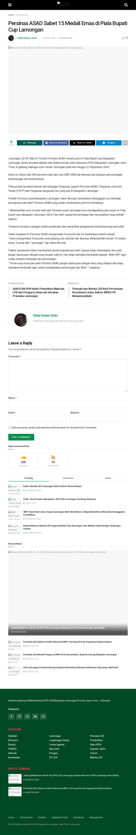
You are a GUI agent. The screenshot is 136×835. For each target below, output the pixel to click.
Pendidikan (96, 740)
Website (74, 412)
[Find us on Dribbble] (43, 716)
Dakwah (12, 736)
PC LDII (53, 757)
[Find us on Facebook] (11, 716)
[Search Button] (126, 5)
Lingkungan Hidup (59, 740)
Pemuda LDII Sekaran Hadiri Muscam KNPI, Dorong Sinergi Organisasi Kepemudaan (67, 642)
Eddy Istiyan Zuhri (27, 38)
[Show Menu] (9, 5)
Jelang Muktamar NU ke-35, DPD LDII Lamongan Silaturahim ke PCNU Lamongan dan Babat (57, 627)
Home (11, 15)
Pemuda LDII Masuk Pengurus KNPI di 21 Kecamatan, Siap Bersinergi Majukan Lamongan (70, 654)
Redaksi (42, 817)
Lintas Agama (56, 744)
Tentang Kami (26, 817)
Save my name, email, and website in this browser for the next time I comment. (54, 427)
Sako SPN (95, 744)
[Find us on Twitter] (19, 716)
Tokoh (93, 753)
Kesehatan (14, 757)
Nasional (54, 749)
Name (12, 397)
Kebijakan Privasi (60, 817)
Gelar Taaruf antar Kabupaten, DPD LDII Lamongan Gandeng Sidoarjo (59, 499)
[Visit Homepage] (67, 5)
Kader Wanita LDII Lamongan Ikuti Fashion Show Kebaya (52, 486)
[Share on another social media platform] (125, 143)
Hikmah (12, 753)
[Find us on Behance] (35, 716)
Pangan (53, 753)
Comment (14, 356)
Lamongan (55, 736)
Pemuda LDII (22, 15)
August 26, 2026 (19, 632)
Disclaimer (78, 817)
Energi (11, 744)
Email (12, 412)
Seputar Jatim (97, 749)
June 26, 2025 (48, 38)
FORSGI (12, 749)
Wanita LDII (96, 757)
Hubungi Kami (96, 817)
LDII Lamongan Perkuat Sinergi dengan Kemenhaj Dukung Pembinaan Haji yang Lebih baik (70, 667)
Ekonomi (13, 740)
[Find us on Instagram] (27, 716)
